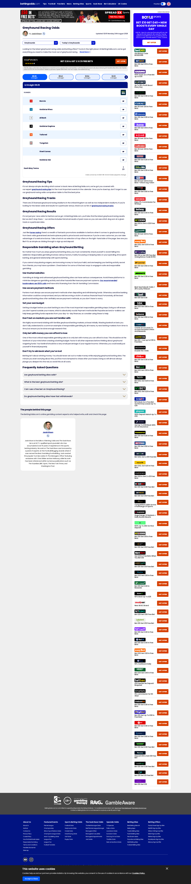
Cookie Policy (27, 836)
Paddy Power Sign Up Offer (156, 825)
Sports (88, 4)
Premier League (48, 825)
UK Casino (122, 4)
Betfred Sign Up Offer (154, 836)
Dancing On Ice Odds (113, 836)
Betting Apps (131, 828)
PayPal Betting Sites (133, 834)
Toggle (163, 3)
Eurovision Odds (111, 834)
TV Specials (110, 825)
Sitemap (26, 850)
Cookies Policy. (138, 873)
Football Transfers (49, 845)
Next (126, 77)
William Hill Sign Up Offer (155, 831)
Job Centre (89, 839)
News (69, 4)
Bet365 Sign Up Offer (154, 828)
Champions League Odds (52, 834)
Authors (25, 828)
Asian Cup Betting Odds (51, 836)
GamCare (118, 808)
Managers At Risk (91, 831)
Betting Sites (78, 4)
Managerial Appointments (94, 836)
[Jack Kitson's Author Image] (48, 426)
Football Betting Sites (133, 845)
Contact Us (26, 831)
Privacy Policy (27, 834)
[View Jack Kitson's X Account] (43, 33)
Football (51, 4)
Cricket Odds (69, 831)
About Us (26, 825)
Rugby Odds (69, 839)
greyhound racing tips (41, 189)
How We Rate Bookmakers (31, 839)
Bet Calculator (110, 4)
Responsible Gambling (30, 842)
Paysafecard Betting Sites (135, 839)
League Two (48, 842)
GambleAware (126, 808)
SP (123, 101)
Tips (44, 4)
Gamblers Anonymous (139, 808)
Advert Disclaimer (164, 11)
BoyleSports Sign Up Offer (156, 839)
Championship (49, 828)
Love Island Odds (111, 831)
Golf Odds (68, 836)
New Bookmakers (132, 836)
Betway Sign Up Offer (154, 842)
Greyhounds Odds (70, 828)
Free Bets (61, 4)
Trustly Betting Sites (133, 831)
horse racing (35, 232)
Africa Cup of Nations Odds (52, 831)
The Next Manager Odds (93, 825)
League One (47, 839)
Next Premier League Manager (95, 828)
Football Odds (69, 825)
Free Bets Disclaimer (29, 848)
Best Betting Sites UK (133, 825)
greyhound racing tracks (103, 205)
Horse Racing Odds (71, 834)
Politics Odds (110, 828)
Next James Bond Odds (113, 842)
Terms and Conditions (30, 845)
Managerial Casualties (93, 834)
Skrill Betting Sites (132, 842)
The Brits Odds (110, 839)
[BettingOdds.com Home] (30, 4)
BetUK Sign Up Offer (154, 834)
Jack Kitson (37, 33)
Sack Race (97, 4)
